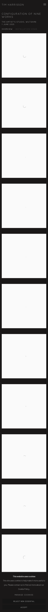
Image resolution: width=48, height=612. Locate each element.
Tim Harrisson (13, 4)
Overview (7, 29)
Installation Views (26, 29)
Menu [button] (44, 4)
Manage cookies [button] (24, 595)
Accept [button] (24, 607)
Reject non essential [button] (24, 601)
